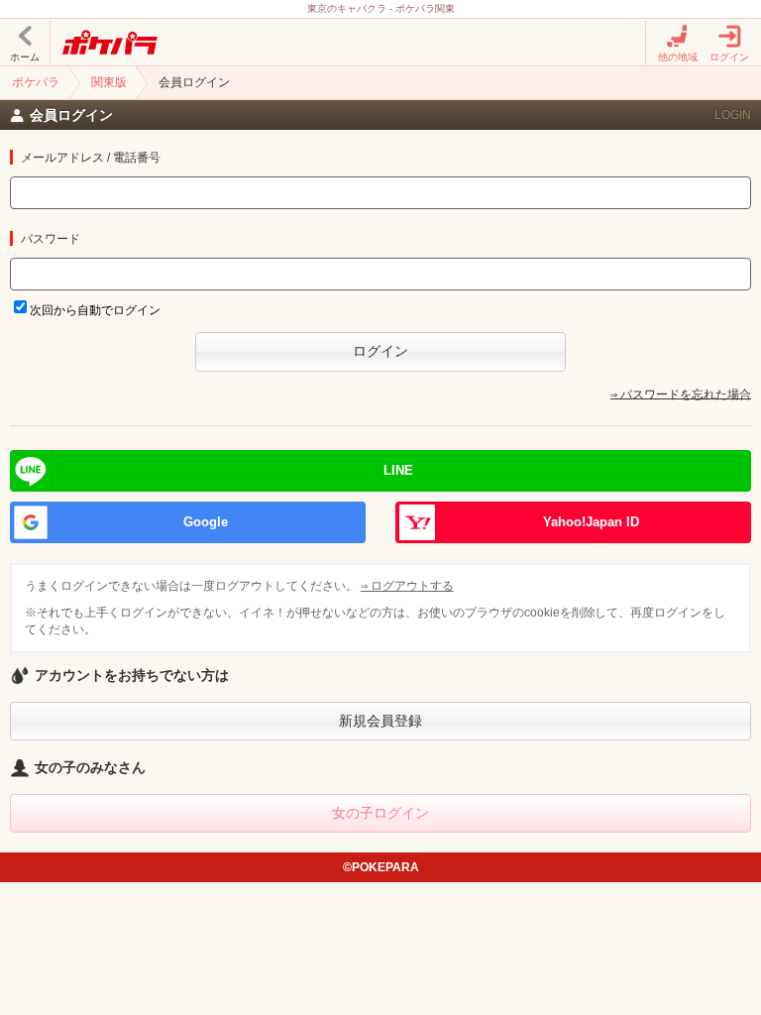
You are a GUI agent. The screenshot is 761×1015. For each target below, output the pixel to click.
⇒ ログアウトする (407, 586)
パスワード (50, 239)
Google (205, 521)
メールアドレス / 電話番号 (91, 158)
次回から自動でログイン (95, 310)
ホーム (25, 57)
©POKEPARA (381, 867)
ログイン (729, 57)
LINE (398, 470)
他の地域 (678, 57)
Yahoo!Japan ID (591, 521)
